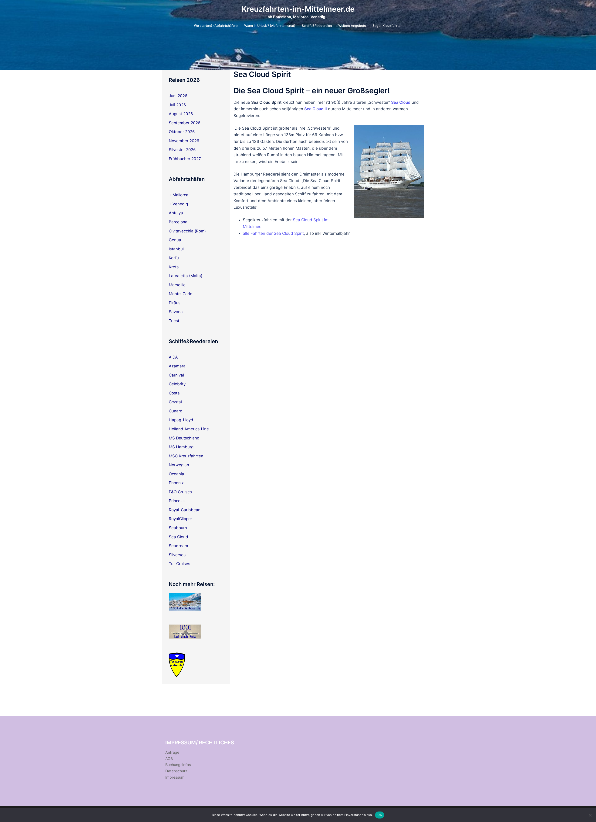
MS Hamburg (181, 447)
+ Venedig (178, 204)
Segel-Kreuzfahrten (387, 26)
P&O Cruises (180, 492)
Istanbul (176, 249)
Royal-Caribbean (184, 510)
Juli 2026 (177, 105)
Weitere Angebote (352, 26)
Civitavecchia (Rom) (187, 231)
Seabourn (178, 527)
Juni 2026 (178, 95)
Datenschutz (176, 771)
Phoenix (176, 482)
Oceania (176, 474)
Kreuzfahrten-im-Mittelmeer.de (298, 9)
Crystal (175, 402)
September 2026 (184, 123)
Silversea (177, 555)
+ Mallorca (178, 195)
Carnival (176, 375)
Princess (177, 500)
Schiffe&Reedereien (317, 26)
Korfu (174, 258)
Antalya (176, 213)
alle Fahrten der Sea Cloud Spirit (273, 233)
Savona (176, 311)
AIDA (173, 357)
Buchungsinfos (178, 764)
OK (379, 815)
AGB (169, 758)
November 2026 (184, 140)
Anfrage (172, 752)
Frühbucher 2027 (185, 158)
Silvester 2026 (182, 149)
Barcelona (178, 222)
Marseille (177, 285)
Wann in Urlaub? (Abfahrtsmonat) (269, 26)
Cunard (176, 411)
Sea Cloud (178, 537)
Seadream (178, 545)
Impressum (174, 777)
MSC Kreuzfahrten (186, 456)
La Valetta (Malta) (185, 275)
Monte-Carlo (180, 293)
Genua (175, 240)
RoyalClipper (180, 518)
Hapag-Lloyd (181, 420)
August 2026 (181, 113)
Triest (174, 320)
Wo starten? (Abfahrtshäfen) (216, 26)
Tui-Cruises (179, 563)
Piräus (174, 302)
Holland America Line (189, 429)
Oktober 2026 (182, 131)
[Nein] (590, 815)
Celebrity (177, 384)
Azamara (177, 366)
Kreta (174, 267)
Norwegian (179, 465)
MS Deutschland (184, 438)
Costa (174, 393)
